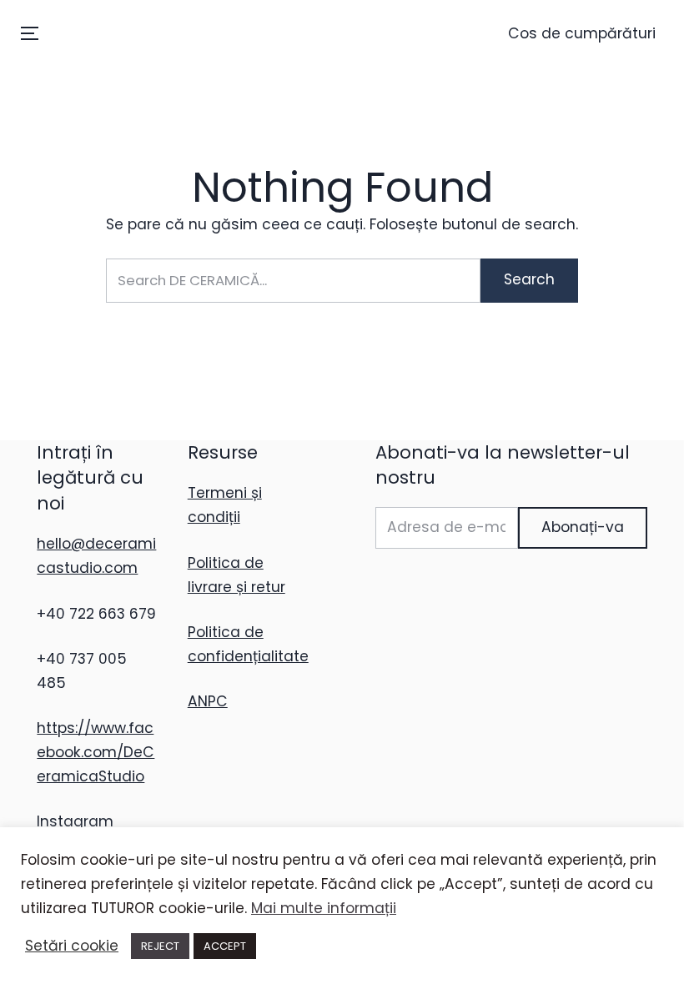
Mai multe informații (323, 908)
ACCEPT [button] (225, 946)
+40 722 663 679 (96, 614)
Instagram (75, 821)
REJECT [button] (160, 946)
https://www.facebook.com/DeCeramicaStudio (95, 752)
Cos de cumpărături (582, 33)
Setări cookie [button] (71, 946)
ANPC (208, 701)
